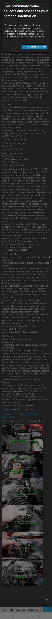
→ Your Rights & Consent (34, 47)
